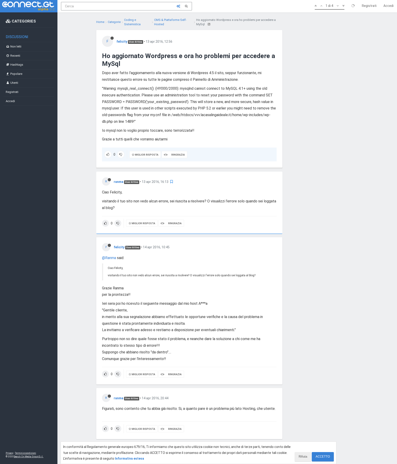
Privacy (9, 453)
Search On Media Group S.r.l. (28, 456)
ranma (118, 182)
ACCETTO (323, 456)
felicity (121, 41)
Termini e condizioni (25, 453)
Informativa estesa (129, 458)
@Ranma (109, 258)
